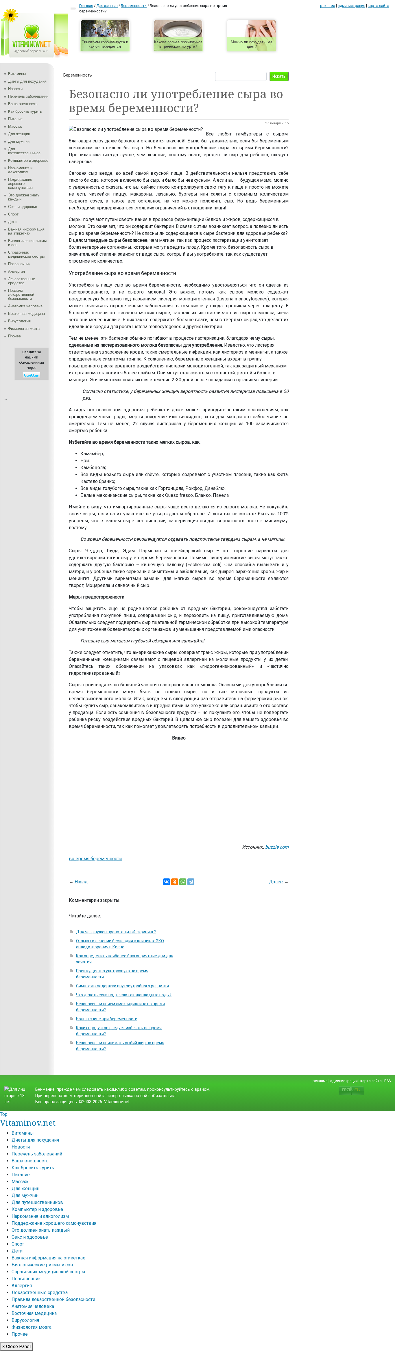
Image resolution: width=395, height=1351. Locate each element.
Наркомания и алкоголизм (20, 170)
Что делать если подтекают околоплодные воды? (123, 995)
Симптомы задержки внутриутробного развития (122, 986)
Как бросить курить (25, 111)
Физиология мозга (24, 328)
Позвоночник (19, 264)
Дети (12, 222)
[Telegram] (190, 881)
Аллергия (16, 271)
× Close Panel (16, 1346)
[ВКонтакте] (166, 881)
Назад (81, 881)
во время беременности (95, 858)
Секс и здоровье (22, 207)
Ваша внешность (23, 104)
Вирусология (19, 321)
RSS (387, 1081)
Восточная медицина (26, 313)
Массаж (15, 126)
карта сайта (378, 5)
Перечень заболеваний (28, 96)
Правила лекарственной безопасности (21, 294)
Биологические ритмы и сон (27, 243)
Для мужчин (18, 141)
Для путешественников (24, 151)
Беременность (77, 75)
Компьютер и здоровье (28, 160)
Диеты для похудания (27, 81)
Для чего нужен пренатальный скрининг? (116, 932)
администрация (351, 5)
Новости (15, 89)
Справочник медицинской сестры (26, 254)
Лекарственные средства (21, 281)
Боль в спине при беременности (106, 1018)
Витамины (17, 74)
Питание (15, 119)
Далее (276, 881)
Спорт (13, 214)
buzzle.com (277, 847)
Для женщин (19, 134)
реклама (327, 5)
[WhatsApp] (182, 881)
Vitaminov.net (28, 1122)
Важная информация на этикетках (26, 231)
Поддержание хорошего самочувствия (20, 183)
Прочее (14, 336)
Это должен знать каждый (24, 197)
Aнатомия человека (25, 306)
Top (4, 1114)
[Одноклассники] (174, 881)
